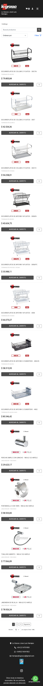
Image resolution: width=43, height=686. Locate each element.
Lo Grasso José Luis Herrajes (8, 13)
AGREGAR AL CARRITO (17, 84)
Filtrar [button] (37, 35)
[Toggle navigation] (37, 8)
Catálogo (5, 24)
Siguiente (27, 624)
